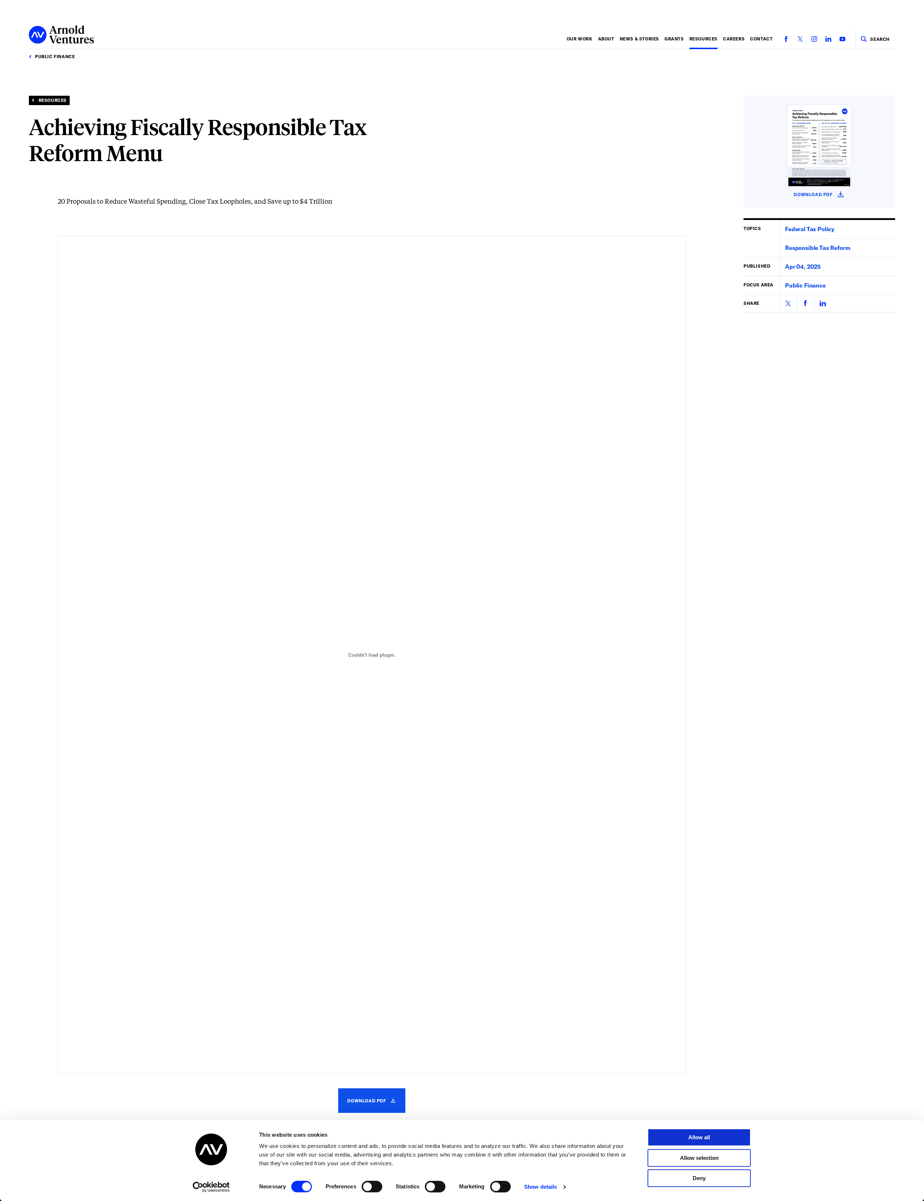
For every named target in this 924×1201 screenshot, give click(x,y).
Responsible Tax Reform (817, 247)
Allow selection (699, 1158)
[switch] (372, 1186)
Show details (540, 1187)
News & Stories (639, 38)
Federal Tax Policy (809, 228)
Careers (734, 38)
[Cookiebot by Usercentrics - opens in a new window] (211, 1186)
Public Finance (805, 284)
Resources (703, 38)
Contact (761, 38)
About (606, 38)
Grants (674, 38)
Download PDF (372, 1105)
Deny (699, 1178)
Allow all (699, 1137)
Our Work (580, 38)
